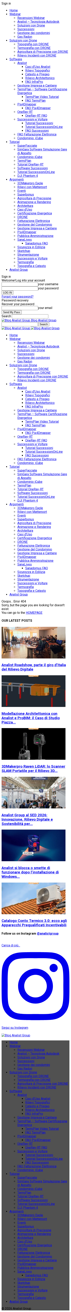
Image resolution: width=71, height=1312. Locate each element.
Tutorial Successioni (39, 123)
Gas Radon (24, 37)
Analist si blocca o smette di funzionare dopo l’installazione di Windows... (30, 872)
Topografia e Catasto (31, 266)
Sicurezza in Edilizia (31, 247)
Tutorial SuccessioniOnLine (44, 127)
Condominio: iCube (30, 138)
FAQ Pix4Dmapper (38, 108)
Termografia (25, 262)
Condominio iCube (29, 157)
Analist (22, 63)
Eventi (21, 191)
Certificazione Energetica (34, 213)
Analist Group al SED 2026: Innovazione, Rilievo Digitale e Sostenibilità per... (27, 819)
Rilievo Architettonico (40, 78)
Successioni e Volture (32, 119)
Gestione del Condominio (34, 224)
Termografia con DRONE (33, 48)
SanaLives (24, 240)
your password (48, 288)
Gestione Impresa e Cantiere (37, 85)
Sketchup (23, 251)
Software (15, 59)
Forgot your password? (18, 296)
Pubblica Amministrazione (35, 236)
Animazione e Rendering (34, 202)
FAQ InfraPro (34, 82)
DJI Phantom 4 (27, 176)
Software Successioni (32, 168)
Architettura (25, 206)
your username (48, 284)
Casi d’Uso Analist (37, 67)
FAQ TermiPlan (35, 100)
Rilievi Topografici (37, 70)
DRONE (22, 217)
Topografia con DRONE (33, 44)
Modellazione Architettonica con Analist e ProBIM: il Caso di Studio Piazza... (31, 718)
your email (45, 308)
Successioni (25, 29)
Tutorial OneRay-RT (30, 164)
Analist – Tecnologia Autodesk (38, 22)
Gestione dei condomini (33, 33)
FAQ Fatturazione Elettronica (36, 134)
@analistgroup (48, 933)
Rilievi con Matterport (32, 187)
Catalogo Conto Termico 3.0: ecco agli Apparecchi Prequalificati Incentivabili (34, 923)
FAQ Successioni (37, 131)
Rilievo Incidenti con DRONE (36, 55)
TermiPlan (24, 161)
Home (13, 10)
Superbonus (25, 194)
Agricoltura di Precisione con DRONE (42, 52)
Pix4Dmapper (26, 104)
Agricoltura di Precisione (34, 198)
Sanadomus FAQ (36, 243)
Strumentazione (28, 255)
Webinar (15, 14)
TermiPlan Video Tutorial (42, 97)
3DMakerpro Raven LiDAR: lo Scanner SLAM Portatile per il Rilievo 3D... (33, 768)
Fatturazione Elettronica (33, 221)
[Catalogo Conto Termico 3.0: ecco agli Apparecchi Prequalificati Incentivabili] (33, 913)
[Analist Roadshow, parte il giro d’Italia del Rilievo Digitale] (33, 657)
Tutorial (14, 142)
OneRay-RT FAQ (36, 115)
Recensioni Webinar (31, 18)
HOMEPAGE (34, 613)
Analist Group (18, 270)
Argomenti (16, 179)
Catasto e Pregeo (37, 74)
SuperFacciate (27, 146)
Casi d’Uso (24, 209)
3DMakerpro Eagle (30, 183)
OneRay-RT (25, 112)
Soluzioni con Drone (31, 25)
